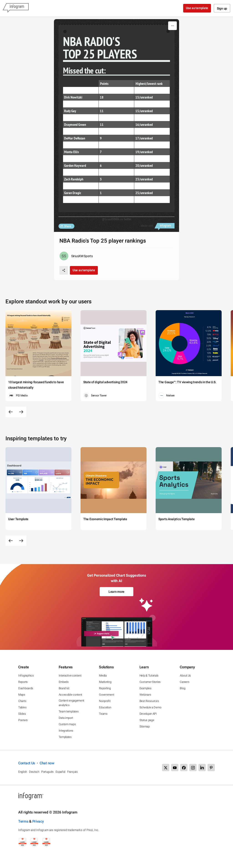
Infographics (26, 675)
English (22, 771)
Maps (21, 694)
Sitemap (144, 726)
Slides (22, 713)
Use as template (197, 8)
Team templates (69, 711)
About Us (185, 675)
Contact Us (26, 763)
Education (105, 707)
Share (67, 226)
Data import (66, 718)
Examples (145, 688)
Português (47, 771)
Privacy (38, 821)
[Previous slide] (10, 412)
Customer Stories (150, 682)
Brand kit (64, 688)
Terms (23, 821)
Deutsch (34, 771)
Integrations (66, 730)
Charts (22, 701)
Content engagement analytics (71, 703)
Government (106, 694)
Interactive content (70, 675)
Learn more (116, 591)
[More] (172, 25)
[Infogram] (16, 8)
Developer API (148, 713)
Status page (146, 720)
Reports (23, 682)
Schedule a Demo (150, 707)
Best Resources (149, 701)
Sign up (222, 8)
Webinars (145, 694)
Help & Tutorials (149, 675)
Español (60, 771)
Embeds (64, 682)
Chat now (47, 763)
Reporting (105, 688)
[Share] (63, 270)
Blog (182, 688)
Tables (22, 707)
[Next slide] (21, 412)
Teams (103, 713)
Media (103, 675)
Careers (184, 682)
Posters (23, 720)
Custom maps (67, 724)
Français (72, 771)
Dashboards (25, 688)
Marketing (105, 682)
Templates (65, 737)
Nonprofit (104, 701)
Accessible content (70, 694)
